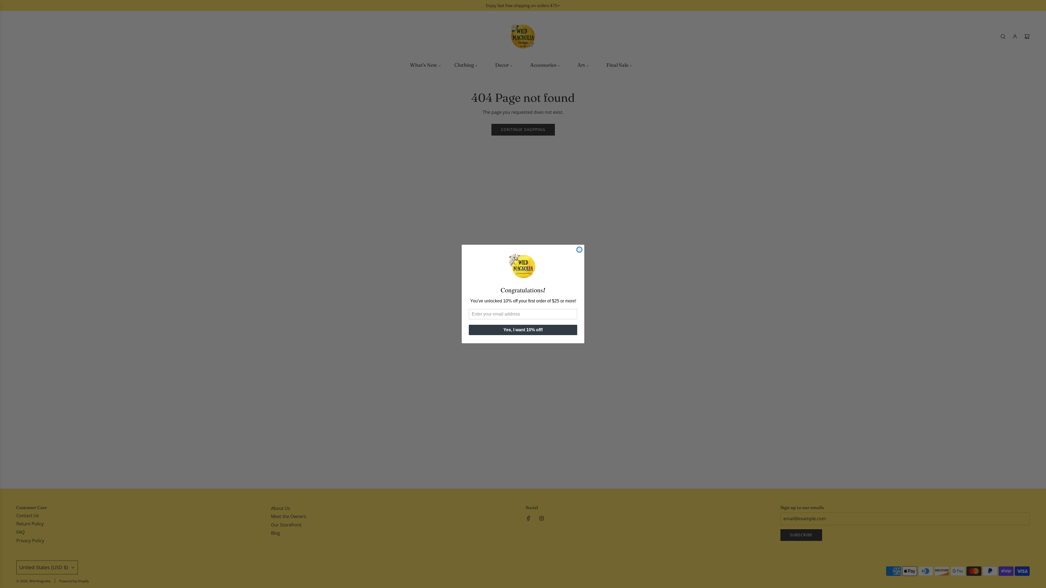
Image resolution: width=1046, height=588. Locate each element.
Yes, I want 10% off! (523, 329)
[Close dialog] (579, 249)
